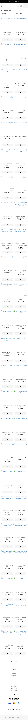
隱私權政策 (14, 690)
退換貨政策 (14, 688)
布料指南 (14, 675)
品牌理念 (14, 674)
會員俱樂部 (14, 686)
